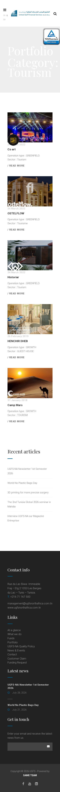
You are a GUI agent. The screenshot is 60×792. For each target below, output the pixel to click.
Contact (12, 654)
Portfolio (13, 642)
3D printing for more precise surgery (28, 492)
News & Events (16, 650)
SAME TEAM (30, 775)
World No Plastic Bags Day (22, 482)
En (4, 19)
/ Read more (16, 165)
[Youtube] (29, 783)
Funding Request (17, 662)
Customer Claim (17, 658)
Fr (4, 15)
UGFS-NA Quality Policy (21, 646)
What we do (15, 634)
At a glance (14, 630)
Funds (11, 638)
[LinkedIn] (36, 783)
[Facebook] (23, 783)
